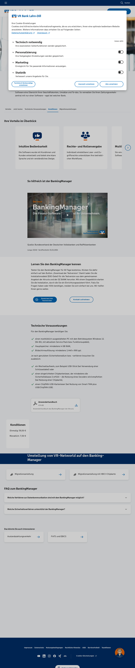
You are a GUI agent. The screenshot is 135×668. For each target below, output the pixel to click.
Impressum (42, 33)
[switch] (120, 52)
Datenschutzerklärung (22, 33)
